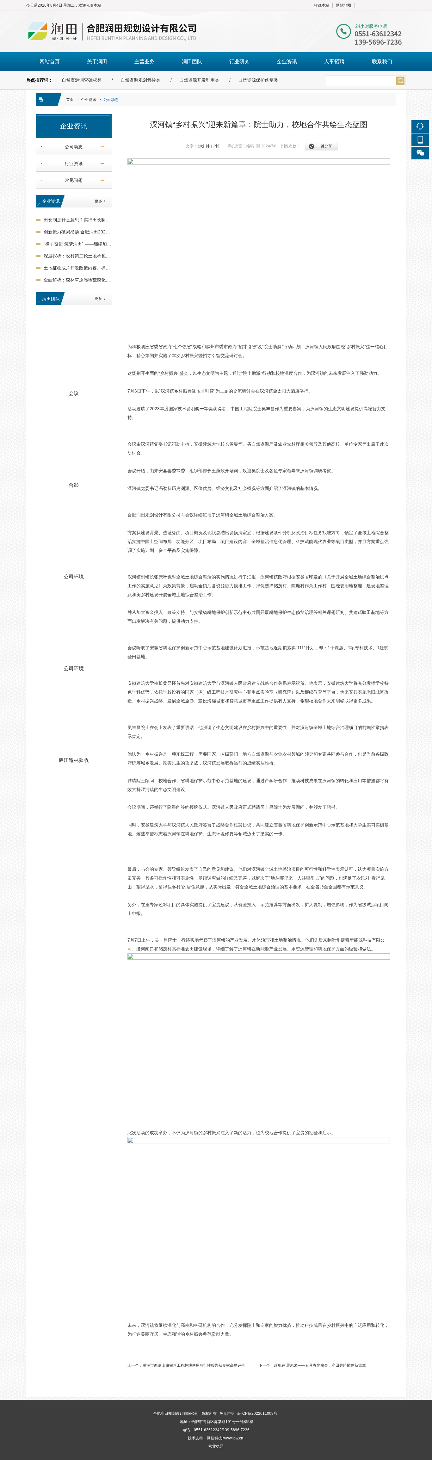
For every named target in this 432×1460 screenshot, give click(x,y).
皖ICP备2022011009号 (257, 1413)
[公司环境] (73, 532)
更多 (98, 201)
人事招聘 (334, 61)
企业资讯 (287, 61)
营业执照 (216, 1446)
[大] (201, 146)
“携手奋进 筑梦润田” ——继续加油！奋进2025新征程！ (98, 243)
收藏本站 (321, 5)
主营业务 (144, 61)
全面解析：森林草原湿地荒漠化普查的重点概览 (90, 279)
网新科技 (214, 1438)
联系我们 (382, 61)
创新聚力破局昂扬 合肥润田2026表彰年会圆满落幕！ (96, 231)
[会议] (73, 349)
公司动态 (111, 99)
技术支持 (195, 1438)
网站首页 (50, 61)
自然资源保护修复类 (258, 80)
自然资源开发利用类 (199, 80)
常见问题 (71, 180)
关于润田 (97, 61)
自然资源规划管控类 (140, 80)
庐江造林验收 (74, 760)
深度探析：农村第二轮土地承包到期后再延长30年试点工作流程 (106, 255)
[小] (216, 146)
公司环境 (74, 576)
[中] (209, 146)
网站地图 (343, 5)
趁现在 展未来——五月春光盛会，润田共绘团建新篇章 (320, 1365)
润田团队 (192, 61)
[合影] (73, 441)
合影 (74, 485)
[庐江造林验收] (73, 716)
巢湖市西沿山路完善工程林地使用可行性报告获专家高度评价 (194, 1365)
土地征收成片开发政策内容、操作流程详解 (86, 267)
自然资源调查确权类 (82, 80)
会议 (74, 393)
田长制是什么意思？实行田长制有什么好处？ (88, 219)
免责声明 (227, 1413)
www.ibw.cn (233, 1438)
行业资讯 (71, 163)
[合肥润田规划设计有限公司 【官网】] (216, 14)
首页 (70, 99)
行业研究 (239, 61)
